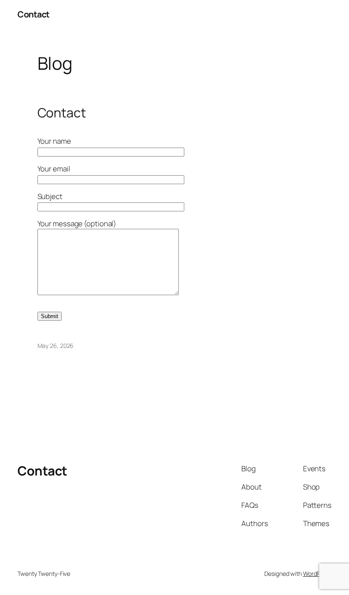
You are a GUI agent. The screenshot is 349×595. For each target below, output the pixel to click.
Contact (33, 14)
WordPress (317, 573)
